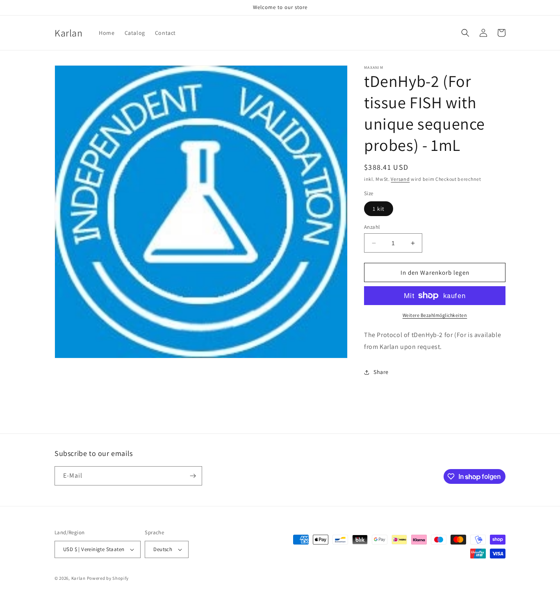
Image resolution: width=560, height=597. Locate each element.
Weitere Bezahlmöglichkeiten (435, 315)
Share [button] (381, 372)
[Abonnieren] (193, 475)
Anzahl (372, 226)
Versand (400, 179)
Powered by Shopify (108, 578)
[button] (465, 33)
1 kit (379, 208)
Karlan (78, 578)
